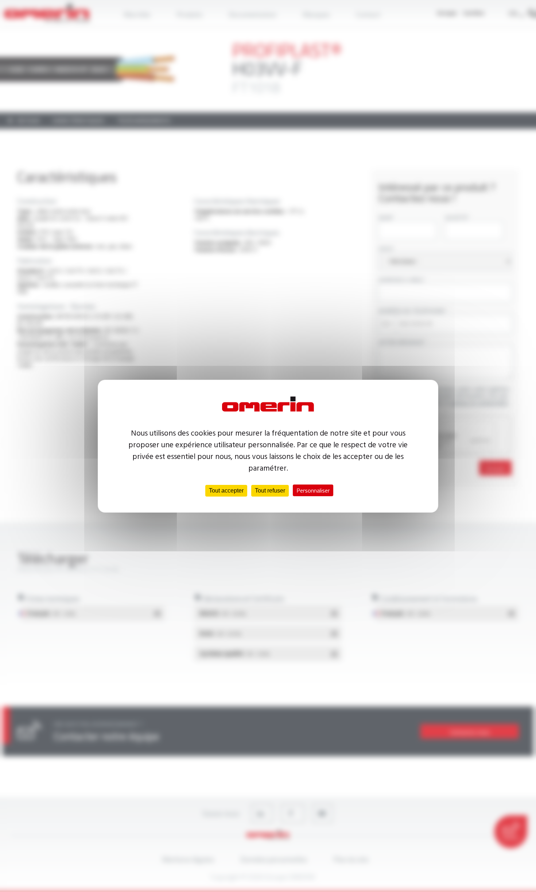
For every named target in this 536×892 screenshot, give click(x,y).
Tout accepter (226, 490)
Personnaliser (313, 490)
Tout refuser (270, 490)
